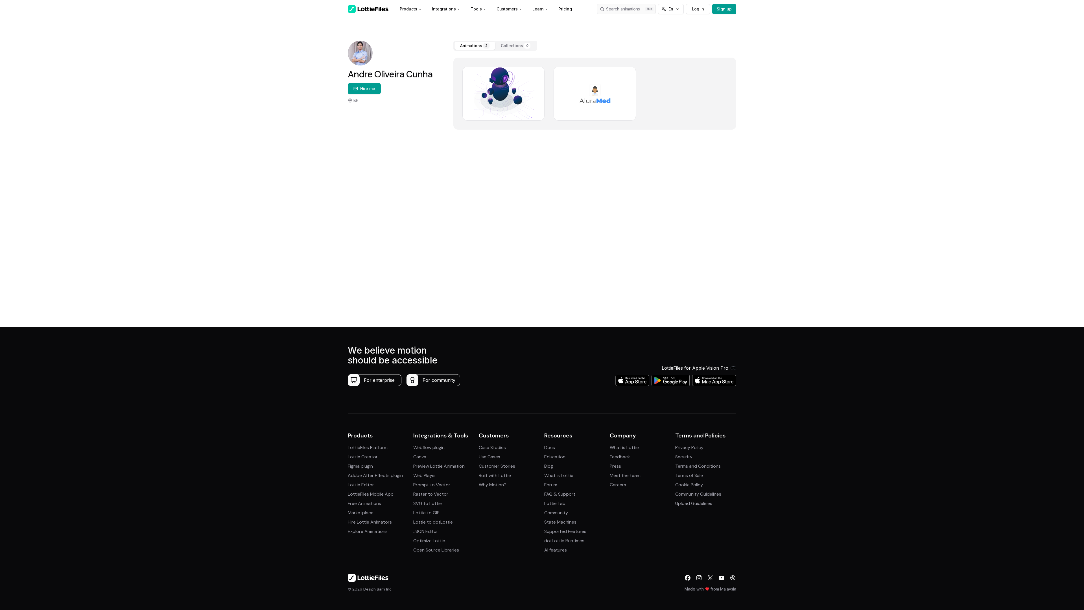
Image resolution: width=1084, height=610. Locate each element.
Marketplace (360, 513)
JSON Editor (425, 531)
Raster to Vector (430, 494)
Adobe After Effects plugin (375, 475)
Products (408, 8)
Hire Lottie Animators (370, 522)
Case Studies (492, 447)
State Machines (560, 522)
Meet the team (625, 475)
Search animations (623, 8)
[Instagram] (699, 577)
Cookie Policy (689, 485)
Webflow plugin (429, 447)
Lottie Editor (361, 485)
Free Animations (364, 503)
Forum (550, 485)
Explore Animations (368, 531)
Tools (476, 8)
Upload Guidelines (693, 503)
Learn (538, 8)
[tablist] (495, 46)
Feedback (620, 457)
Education (554, 457)
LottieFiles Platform (368, 447)
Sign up (724, 8)
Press (615, 466)
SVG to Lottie (427, 503)
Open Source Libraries (436, 550)
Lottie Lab (554, 503)
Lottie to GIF (426, 513)
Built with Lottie (495, 475)
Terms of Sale (689, 475)
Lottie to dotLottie (433, 522)
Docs (549, 447)
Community (556, 513)
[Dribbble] (732, 577)
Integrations (444, 8)
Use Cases (489, 457)
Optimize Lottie (429, 541)
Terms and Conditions (698, 466)
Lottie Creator (363, 457)
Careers (618, 485)
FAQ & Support (559, 494)
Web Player (424, 475)
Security (683, 457)
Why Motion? (492, 485)
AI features (555, 550)
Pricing (565, 8)
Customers (507, 8)
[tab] (474, 46)
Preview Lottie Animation (439, 466)
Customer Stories (497, 466)
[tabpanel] (594, 94)
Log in (698, 8)
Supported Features (565, 531)
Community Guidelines (698, 494)
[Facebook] (687, 577)
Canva (419, 457)
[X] (710, 577)
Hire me (367, 88)
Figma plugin (360, 466)
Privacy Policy (689, 447)
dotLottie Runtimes (564, 541)
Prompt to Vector (431, 485)
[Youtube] (721, 577)
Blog (548, 466)
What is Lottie (558, 475)
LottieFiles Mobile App (371, 494)
